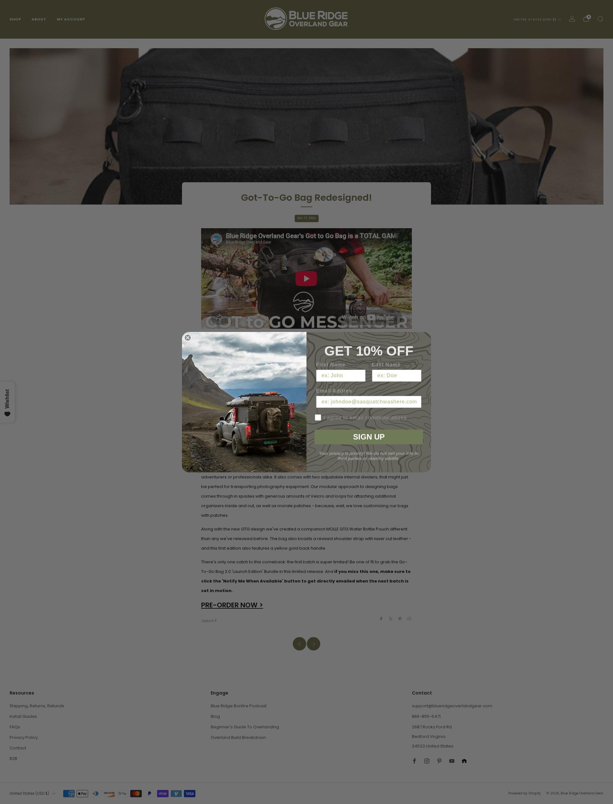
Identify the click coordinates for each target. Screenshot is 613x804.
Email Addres (334, 391)
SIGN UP (369, 436)
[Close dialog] (188, 337)
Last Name (386, 364)
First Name (330, 364)
